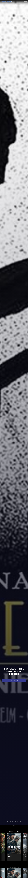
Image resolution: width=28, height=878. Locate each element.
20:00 (9, 856)
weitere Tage (14, 858)
